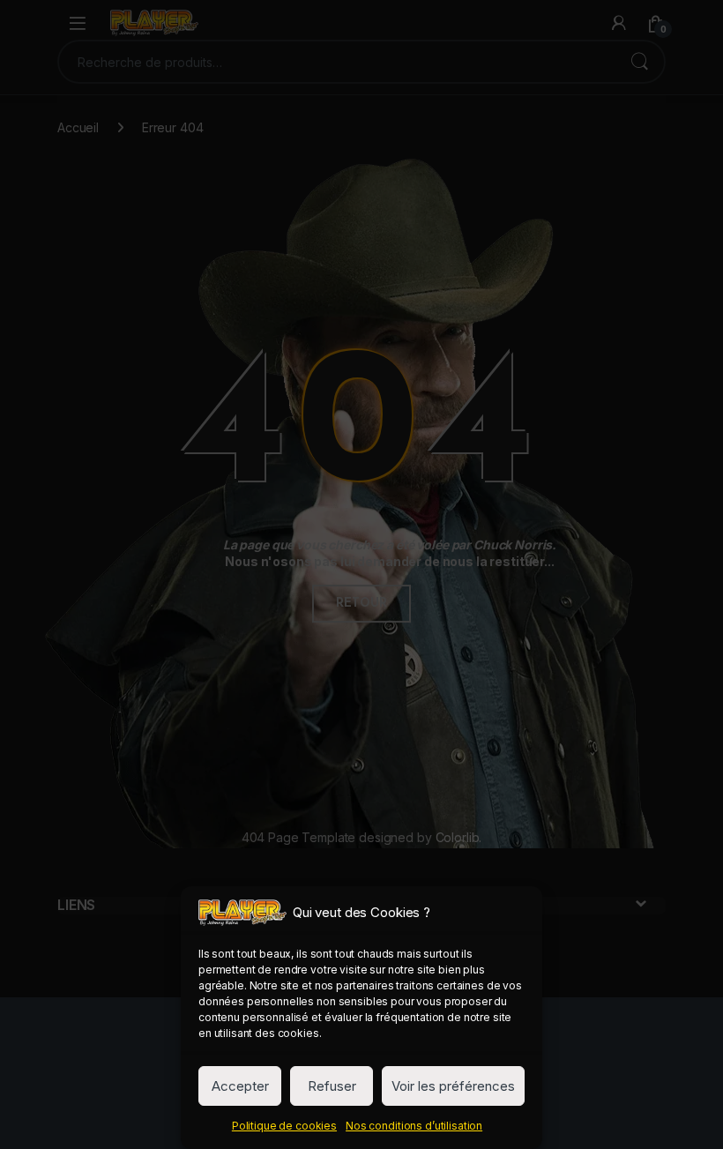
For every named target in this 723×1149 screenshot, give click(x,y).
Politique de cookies (284, 1125)
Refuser (332, 1086)
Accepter (240, 1086)
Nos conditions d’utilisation (414, 1125)
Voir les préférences (453, 1086)
